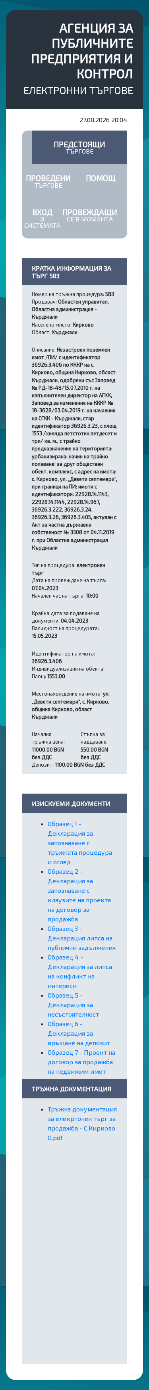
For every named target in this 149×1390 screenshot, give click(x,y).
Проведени (48, 180)
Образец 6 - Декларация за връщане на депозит (79, 1033)
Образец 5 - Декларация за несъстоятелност (73, 1004)
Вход (42, 218)
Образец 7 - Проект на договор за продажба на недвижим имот (81, 1061)
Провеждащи (89, 215)
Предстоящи (79, 147)
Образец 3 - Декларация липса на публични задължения (82, 938)
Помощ (101, 178)
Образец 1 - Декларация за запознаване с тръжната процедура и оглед (80, 842)
